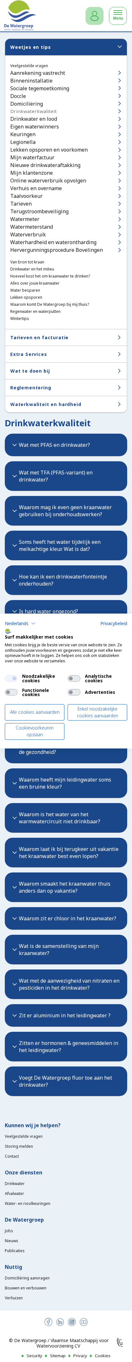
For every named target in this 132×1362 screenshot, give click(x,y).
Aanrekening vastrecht (37, 72)
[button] (20, 623)
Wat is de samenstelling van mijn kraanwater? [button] (59, 949)
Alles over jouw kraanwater (35, 283)
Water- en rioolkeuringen (27, 1203)
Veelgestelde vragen (29, 66)
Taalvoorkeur (26, 196)
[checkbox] (11, 678)
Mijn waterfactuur (32, 157)
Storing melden (19, 1146)
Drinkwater (15, 1183)
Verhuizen (14, 1298)
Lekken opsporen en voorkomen (49, 149)
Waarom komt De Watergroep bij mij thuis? (49, 304)
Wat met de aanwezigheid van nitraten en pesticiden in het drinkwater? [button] (69, 984)
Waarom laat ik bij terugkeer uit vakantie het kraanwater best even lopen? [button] (69, 852)
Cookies (103, 1355)
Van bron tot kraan (27, 262)
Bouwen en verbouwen (25, 1288)
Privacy (80, 1355)
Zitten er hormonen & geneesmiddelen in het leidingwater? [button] (68, 1046)
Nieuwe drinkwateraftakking (45, 165)
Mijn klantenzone (31, 172)
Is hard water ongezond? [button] (48, 611)
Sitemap (58, 1355)
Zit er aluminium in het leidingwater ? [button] (65, 1015)
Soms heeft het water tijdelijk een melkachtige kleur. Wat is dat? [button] (60, 545)
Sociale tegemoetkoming (39, 88)
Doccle (18, 96)
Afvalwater (14, 1193)
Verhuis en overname (36, 188)
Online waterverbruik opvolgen (48, 180)
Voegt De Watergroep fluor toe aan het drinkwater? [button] (65, 1081)
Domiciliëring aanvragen (27, 1278)
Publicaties (15, 1250)
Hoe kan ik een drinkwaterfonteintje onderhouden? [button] (63, 580)
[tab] (66, 445)
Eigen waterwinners (34, 126)
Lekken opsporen (26, 297)
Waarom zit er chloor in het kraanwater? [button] (67, 918)
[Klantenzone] (94, 16)
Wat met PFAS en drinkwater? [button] (54, 444)
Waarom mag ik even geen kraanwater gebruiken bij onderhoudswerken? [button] (65, 511)
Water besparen (25, 290)
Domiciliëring (26, 103)
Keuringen (23, 134)
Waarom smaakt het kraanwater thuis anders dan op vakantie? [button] (65, 887)
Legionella (23, 142)
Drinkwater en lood (33, 118)
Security (34, 1355)
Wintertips (19, 319)
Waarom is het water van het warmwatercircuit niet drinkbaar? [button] (59, 818)
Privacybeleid (113, 623)
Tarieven (21, 203)
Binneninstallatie (31, 80)
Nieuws (11, 1240)
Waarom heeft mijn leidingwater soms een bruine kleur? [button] (65, 783)
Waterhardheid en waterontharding (53, 242)
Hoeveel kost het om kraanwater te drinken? (50, 276)
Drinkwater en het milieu (32, 269)
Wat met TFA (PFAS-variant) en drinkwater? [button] (56, 476)
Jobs (9, 1231)
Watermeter (24, 219)
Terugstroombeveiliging (39, 211)
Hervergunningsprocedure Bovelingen (56, 249)
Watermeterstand (31, 226)
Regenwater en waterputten (35, 312)
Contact (12, 1156)
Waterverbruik (28, 234)
